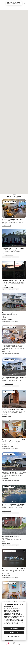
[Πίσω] (3, 3)
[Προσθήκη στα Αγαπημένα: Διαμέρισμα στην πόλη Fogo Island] (24, 551)
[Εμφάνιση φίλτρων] (24, 3)
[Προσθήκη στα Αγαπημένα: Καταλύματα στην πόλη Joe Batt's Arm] (24, 583)
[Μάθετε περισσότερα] (21, 197)
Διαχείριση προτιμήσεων (14, 636)
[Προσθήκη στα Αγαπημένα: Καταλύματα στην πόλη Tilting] (24, 201)
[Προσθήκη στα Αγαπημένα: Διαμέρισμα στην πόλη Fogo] (24, 230)
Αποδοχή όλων (14, 628)
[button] (6, 226)
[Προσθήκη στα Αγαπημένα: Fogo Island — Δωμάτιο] (24, 295)
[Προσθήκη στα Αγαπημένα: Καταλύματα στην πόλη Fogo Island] (24, 327)
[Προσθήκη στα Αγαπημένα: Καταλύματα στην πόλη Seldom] (24, 486)
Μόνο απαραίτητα (14, 632)
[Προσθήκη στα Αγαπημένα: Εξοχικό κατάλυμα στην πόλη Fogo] (24, 359)
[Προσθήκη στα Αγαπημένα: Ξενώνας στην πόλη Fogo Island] (24, 518)
